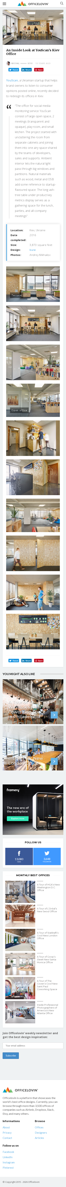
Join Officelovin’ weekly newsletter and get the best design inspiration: (30, 1035)
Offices (39, 1127)
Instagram (9, 1162)
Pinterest (8, 1167)
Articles (39, 1137)
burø (33, 250)
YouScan (12, 80)
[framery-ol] (33, 809)
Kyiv (30, 63)
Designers (41, 1132)
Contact (7, 1137)
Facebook (8, 1151)
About (6, 1127)
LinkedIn (7, 1157)
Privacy (7, 1132)
